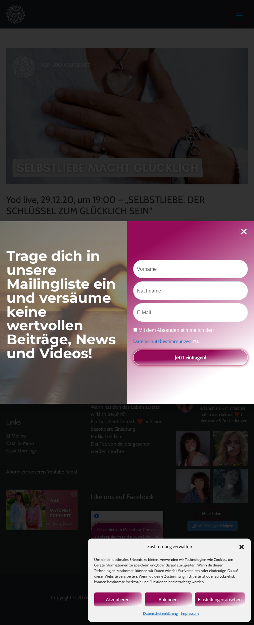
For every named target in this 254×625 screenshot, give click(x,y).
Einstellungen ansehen (220, 599)
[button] (242, 547)
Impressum (190, 613)
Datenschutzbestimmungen (163, 341)
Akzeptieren (117, 599)
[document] (127, 312)
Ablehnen (168, 599)
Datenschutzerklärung (160, 613)
